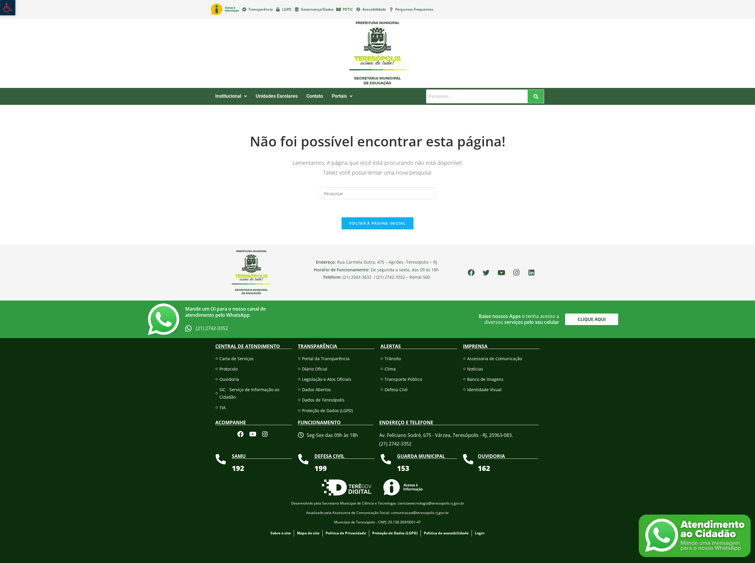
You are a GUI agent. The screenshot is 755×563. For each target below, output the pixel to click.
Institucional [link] (228, 96)
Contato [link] (314, 96)
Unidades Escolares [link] (277, 96)
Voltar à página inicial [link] (377, 223)
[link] (7, 7)
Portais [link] (339, 96)
